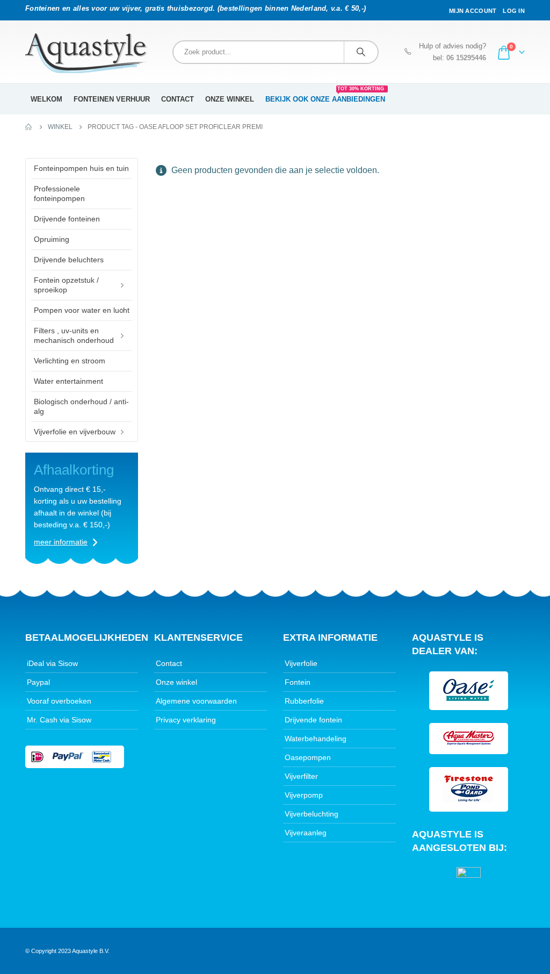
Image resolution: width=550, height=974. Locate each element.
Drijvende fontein (313, 719)
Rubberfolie (304, 701)
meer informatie (61, 542)
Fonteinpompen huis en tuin (81, 168)
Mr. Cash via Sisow (59, 719)
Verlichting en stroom (69, 360)
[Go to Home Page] (29, 127)
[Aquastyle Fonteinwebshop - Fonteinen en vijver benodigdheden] (86, 53)
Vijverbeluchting (311, 814)
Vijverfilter (301, 776)
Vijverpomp (304, 795)
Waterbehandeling (315, 738)
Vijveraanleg (306, 832)
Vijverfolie (301, 663)
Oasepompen (308, 757)
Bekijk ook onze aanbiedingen (325, 95)
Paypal (38, 682)
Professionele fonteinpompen (59, 193)
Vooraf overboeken (59, 701)
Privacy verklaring (186, 719)
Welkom (46, 99)
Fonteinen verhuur (112, 99)
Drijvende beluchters (69, 259)
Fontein (297, 682)
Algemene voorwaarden (196, 701)
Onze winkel (229, 99)
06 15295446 (466, 58)
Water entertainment (68, 381)
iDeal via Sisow (52, 663)
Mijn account (472, 11)
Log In (514, 11)
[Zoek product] (361, 52)
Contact (177, 99)
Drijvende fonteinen (67, 218)
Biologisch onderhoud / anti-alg (81, 406)
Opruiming (51, 239)
